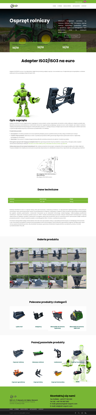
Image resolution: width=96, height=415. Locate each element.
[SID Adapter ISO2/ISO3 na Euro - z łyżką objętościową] (19, 288)
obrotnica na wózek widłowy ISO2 (37, 143)
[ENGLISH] (85, 2)
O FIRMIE (60, 6)
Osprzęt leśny (38, 382)
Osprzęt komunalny (57, 382)
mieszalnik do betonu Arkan (53, 143)
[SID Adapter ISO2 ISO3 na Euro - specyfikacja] (48, 172)
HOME (54, 6)
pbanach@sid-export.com (66, 404)
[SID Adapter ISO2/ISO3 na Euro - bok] (76, 261)
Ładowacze (58, 362)
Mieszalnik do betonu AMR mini (77, 327)
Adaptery (38, 327)
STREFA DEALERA (78, 2)
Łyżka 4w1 (19, 327)
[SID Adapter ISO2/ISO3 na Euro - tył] (19, 275)
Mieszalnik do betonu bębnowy (58, 327)
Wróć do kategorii (72, 36)
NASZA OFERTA (67, 6)
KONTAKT (84, 6)
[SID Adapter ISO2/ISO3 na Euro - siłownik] (76, 288)
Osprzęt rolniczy (18, 362)
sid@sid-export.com (64, 406)
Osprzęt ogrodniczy (18, 382)
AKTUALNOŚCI (76, 6)
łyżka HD (65, 143)
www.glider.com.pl (25, 413)
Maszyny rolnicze (38, 362)
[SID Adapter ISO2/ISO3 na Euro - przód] (19, 261)
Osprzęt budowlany (77, 362)
